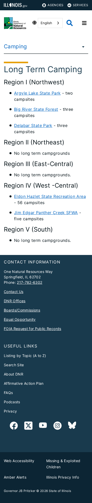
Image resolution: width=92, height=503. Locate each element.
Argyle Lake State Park (37, 93)
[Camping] (81, 46)
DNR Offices (15, 301)
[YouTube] (43, 427)
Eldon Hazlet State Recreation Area (50, 196)
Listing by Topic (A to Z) (25, 355)
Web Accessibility (19, 461)
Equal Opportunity (20, 319)
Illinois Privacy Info (62, 477)
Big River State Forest (36, 109)
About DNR (13, 374)
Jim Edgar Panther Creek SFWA (46, 212)
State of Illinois (60, 491)
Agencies (55, 5)
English (46, 23)
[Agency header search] (69, 23)
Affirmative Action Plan (24, 383)
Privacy (10, 411)
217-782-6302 (29, 282)
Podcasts (12, 402)
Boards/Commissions (22, 310)
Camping (15, 46)
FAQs (8, 392)
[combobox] (50, 23)
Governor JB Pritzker (20, 491)
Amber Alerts (15, 477)
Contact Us (13, 291)
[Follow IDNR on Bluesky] (72, 427)
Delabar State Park (33, 125)
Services (80, 5)
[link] (14, 427)
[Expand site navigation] (84, 23)
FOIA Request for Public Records (32, 328)
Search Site (14, 365)
